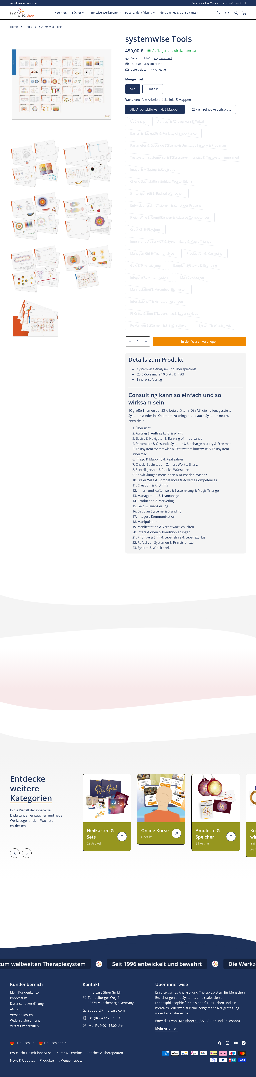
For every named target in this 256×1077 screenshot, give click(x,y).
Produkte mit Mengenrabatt (61, 1060)
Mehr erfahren (166, 1028)
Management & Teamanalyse (152, 254)
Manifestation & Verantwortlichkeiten (158, 290)
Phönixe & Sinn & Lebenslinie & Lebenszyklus (164, 314)
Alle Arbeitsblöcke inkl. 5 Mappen (155, 109)
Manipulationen (194, 278)
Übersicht (140, 122)
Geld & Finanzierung (146, 266)
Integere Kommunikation (149, 278)
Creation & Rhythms (146, 230)
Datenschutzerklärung (27, 1003)
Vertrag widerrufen (24, 1026)
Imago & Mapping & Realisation (153, 170)
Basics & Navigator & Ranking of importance (163, 134)
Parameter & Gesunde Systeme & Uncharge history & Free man (178, 146)
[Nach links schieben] (15, 853)
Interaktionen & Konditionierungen (156, 302)
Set (132, 89)
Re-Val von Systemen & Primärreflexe (158, 326)
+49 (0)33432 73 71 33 (104, 1018)
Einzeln (152, 89)
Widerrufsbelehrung (25, 1020)
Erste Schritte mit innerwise (31, 1053)
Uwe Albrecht (188, 1021)
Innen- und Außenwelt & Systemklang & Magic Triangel (171, 242)
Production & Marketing (204, 254)
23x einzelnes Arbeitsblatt (211, 109)
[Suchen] (227, 13)
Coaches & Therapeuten (105, 1053)
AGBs (14, 1009)
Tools (28, 27)
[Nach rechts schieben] (27, 853)
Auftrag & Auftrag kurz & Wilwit (180, 122)
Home (14, 27)
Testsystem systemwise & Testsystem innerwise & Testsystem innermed (184, 158)
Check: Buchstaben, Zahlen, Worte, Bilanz (161, 182)
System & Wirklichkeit (216, 326)
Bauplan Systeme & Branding (195, 266)
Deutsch (23, 1043)
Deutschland (53, 1043)
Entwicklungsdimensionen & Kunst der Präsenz (165, 206)
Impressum (18, 998)
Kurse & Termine (69, 1053)
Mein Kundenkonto (24, 992)
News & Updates (22, 1060)
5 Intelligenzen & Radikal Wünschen (157, 194)
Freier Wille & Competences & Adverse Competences (170, 218)
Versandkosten (21, 1015)
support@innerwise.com (106, 1010)
